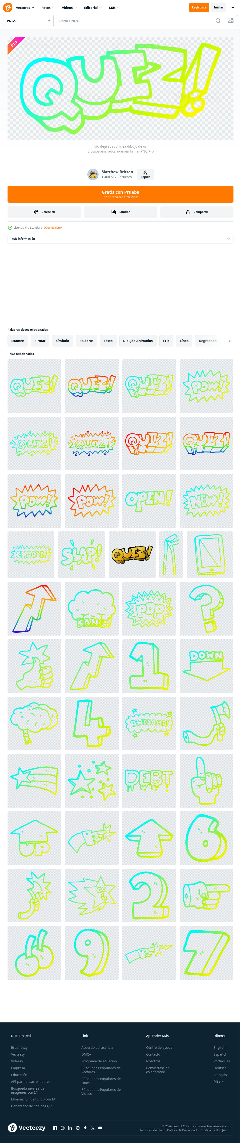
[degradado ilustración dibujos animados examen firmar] (132, 553)
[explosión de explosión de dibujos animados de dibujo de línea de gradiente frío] (92, 607)
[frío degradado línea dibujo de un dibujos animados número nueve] (92, 951)
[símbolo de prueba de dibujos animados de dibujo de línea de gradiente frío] (34, 442)
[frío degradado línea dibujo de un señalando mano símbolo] (206, 894)
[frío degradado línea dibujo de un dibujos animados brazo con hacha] (206, 722)
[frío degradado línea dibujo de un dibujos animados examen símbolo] (149, 384)
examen (17, 339)
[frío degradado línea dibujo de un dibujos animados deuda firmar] (149, 779)
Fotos (46, 7)
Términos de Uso (148, 1128)
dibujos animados (138, 339)
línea (184, 339)
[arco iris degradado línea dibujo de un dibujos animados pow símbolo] (34, 499)
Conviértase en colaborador (155, 1068)
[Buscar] (214, 21)
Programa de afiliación (98, 1059)
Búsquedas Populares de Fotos (99, 1079)
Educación (19, 1073)
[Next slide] (222, 339)
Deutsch (217, 1066)
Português (219, 1059)
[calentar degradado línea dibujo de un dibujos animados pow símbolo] (92, 499)
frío (166, 339)
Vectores (23, 7)
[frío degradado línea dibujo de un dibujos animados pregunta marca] (206, 607)
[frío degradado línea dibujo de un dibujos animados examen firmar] (34, 384)
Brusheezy (19, 1046)
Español (217, 1052)
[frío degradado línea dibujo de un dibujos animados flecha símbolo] (149, 836)
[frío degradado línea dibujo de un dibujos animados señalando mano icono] (92, 836)
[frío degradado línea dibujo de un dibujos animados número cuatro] (92, 722)
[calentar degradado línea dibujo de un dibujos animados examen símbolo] (149, 442)
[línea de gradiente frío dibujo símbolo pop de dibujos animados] (149, 607)
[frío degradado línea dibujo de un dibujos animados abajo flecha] (206, 664)
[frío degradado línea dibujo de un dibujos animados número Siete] (206, 951)
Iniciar (215, 7)
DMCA (85, 1052)
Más (112, 7)
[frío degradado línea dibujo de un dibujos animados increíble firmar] (149, 722)
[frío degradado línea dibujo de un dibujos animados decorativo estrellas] (92, 779)
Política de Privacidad (178, 1128)
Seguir (143, 175)
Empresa (17, 1066)
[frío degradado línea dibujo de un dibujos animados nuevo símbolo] (206, 499)
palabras (86, 339)
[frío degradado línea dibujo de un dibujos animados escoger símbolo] (31, 553)
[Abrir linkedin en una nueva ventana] (70, 1126)
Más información (23, 237)
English (216, 1046)
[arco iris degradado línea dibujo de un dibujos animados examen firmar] (92, 384)
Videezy (17, 1059)
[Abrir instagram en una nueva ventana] (62, 1126)
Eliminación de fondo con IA (33, 1097)
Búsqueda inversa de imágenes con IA (27, 1088)
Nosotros (151, 1059)
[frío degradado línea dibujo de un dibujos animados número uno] (149, 664)
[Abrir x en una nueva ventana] (93, 1126)
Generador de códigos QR (31, 1104)
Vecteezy (17, 1052)
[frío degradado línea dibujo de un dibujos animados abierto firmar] (149, 499)
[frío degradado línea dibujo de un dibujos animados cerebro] (34, 722)
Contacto (151, 1052)
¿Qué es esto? (53, 226)
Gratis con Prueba (119, 192)
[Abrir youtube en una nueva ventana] (100, 1126)
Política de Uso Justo (211, 1128)
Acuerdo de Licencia (96, 1046)
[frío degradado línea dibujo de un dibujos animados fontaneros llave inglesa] (171, 553)
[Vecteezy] (7, 7)
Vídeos (67, 7)
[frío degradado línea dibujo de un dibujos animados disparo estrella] (34, 779)
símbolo (62, 339)
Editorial (91, 7)
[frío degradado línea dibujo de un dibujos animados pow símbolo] (206, 384)
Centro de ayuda (157, 1046)
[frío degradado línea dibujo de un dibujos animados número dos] (149, 894)
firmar (40, 339)
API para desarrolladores (30, 1080)
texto (108, 339)
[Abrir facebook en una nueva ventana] (55, 1126)
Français (217, 1073)
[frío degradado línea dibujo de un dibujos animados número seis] (206, 836)
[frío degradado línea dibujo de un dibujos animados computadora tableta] (210, 553)
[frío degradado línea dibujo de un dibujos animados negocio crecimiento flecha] (92, 664)
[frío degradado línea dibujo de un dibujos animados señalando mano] (206, 779)
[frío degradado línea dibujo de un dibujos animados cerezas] (34, 951)
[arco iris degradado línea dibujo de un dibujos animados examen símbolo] (92, 442)
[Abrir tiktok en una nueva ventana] (85, 1126)
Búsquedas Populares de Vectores (99, 1068)
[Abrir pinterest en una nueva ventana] (78, 1126)
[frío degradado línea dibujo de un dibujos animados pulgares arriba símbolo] (34, 664)
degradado (208, 339)
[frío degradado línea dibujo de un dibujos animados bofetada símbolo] (81, 553)
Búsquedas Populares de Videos (99, 1090)
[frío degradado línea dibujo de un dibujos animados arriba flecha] (34, 836)
